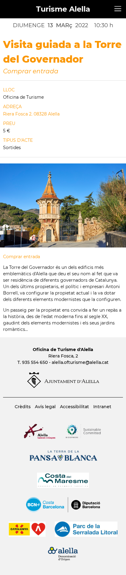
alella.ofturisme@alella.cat (80, 362)
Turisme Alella (63, 9)
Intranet (102, 406)
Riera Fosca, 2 (63, 356)
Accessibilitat (74, 406)
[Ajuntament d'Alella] (63, 386)
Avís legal (45, 406)
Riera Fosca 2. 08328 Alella (31, 114)
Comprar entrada (30, 71)
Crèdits (23, 406)
